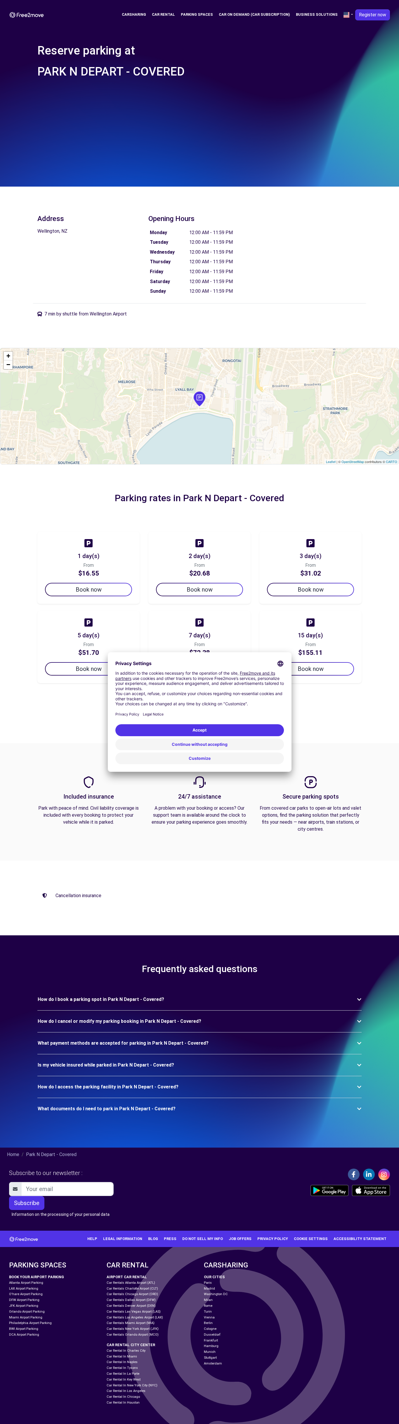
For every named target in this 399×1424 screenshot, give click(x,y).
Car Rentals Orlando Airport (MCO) (133, 1335)
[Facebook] (354, 1174)
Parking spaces (197, 14)
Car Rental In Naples (122, 1362)
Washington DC (216, 1294)
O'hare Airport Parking (26, 1294)
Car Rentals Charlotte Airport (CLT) (132, 1288)
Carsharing (134, 14)
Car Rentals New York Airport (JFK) (133, 1329)
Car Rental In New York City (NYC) (132, 1385)
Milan (208, 1300)
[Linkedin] (369, 1174)
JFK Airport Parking (23, 1306)
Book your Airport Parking (36, 1277)
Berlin (208, 1323)
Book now (89, 589)
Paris (208, 1283)
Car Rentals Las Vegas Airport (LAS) (134, 1311)
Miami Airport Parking (25, 1317)
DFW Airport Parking (24, 1300)
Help (92, 1239)
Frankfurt (211, 1340)
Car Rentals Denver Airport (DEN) (131, 1306)
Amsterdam (213, 1363)
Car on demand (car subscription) (254, 14)
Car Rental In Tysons (122, 1368)
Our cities (214, 1277)
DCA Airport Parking (24, 1335)
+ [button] (8, 355)
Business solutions (317, 14)
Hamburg (211, 1346)
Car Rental (163, 14)
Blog (153, 1239)
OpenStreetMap (352, 461)
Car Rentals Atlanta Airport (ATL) (131, 1283)
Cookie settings (311, 1239)
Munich (210, 1352)
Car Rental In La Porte (123, 1374)
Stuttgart (210, 1358)
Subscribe (26, 1202)
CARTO (391, 461)
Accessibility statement (360, 1239)
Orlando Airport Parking (27, 1311)
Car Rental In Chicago (123, 1397)
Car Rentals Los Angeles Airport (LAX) (135, 1317)
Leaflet (331, 461)
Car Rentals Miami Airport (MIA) (131, 1323)
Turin (208, 1311)
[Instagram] (384, 1174)
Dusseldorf (212, 1335)
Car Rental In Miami (122, 1356)
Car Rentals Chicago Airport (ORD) (132, 1294)
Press (170, 1239)
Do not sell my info (202, 1239)
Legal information (122, 1239)
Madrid (209, 1288)
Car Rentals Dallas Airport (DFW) (131, 1300)
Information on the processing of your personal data (61, 1214)
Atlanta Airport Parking (26, 1283)
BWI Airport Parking (23, 1329)
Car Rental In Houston (123, 1402)
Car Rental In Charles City (126, 1351)
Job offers (240, 1239)
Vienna (209, 1317)
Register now (372, 14)
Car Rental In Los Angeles (126, 1391)
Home (13, 1154)
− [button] (8, 364)
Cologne (210, 1329)
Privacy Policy (272, 1239)
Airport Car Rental (127, 1277)
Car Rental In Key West (123, 1379)
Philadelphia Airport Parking (30, 1323)
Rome (208, 1306)
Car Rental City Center (131, 1345)
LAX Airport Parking (23, 1288)
